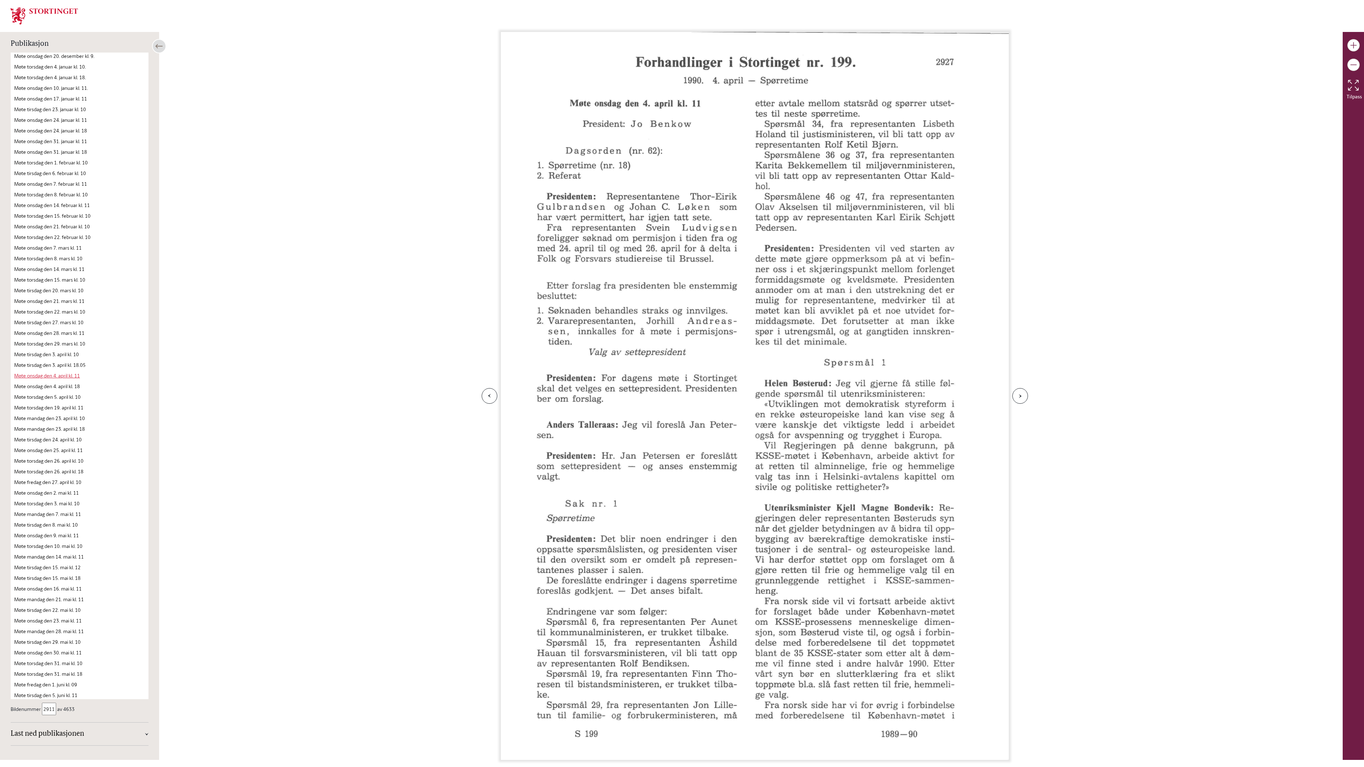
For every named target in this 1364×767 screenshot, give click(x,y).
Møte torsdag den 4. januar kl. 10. (50, 66)
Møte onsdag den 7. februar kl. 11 (50, 183)
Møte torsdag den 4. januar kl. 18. (50, 77)
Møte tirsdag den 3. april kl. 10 (46, 354)
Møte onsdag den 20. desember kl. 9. (54, 56)
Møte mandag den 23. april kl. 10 (49, 418)
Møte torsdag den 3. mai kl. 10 (47, 503)
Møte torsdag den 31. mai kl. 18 (48, 673)
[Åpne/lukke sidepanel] (159, 46)
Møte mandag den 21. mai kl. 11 (49, 599)
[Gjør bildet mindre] (1353, 65)
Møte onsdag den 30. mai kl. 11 (48, 652)
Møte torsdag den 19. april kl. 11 (48, 407)
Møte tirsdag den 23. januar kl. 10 (50, 109)
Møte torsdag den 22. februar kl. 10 (52, 237)
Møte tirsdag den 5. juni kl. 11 (45, 695)
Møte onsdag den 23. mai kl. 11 (48, 620)
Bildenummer (26, 709)
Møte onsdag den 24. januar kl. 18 (50, 130)
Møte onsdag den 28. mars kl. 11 (49, 333)
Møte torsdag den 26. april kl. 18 (48, 471)
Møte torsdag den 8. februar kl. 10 (51, 194)
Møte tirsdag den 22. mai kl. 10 (47, 609)
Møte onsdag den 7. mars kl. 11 (48, 247)
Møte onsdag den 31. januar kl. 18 (50, 151)
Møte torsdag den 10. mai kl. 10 (48, 546)
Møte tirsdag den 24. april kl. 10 (48, 439)
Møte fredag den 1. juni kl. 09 (45, 684)
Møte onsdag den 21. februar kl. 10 (52, 226)
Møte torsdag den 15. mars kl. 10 (49, 279)
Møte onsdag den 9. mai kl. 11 (46, 535)
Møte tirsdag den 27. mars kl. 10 (48, 322)
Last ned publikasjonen (47, 734)
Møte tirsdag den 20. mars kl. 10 (48, 290)
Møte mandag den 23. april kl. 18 (49, 428)
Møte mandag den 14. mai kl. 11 (49, 556)
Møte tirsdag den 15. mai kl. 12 (47, 567)
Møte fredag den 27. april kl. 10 (47, 482)
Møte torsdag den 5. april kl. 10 (47, 396)
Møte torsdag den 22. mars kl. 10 (49, 311)
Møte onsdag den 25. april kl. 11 (48, 450)
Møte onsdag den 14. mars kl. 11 (49, 269)
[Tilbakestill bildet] (1353, 85)
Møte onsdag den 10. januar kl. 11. (51, 88)
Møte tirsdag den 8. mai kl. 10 (46, 524)
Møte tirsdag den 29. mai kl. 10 (47, 641)
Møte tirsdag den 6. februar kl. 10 (50, 173)
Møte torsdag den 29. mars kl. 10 (49, 343)
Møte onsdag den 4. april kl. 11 (47, 375)
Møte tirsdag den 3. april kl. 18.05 (50, 364)
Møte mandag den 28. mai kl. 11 (49, 631)
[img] (44, 15)
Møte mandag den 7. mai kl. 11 (47, 514)
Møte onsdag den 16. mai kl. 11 (48, 588)
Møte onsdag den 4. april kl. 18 (47, 386)
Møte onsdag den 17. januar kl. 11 (50, 98)
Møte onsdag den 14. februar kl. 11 (52, 205)
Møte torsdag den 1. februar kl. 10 (51, 162)
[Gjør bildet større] (1353, 45)
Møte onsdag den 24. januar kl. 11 (50, 119)
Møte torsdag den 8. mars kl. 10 (48, 258)
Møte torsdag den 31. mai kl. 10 (48, 663)
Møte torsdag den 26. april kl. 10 (48, 460)
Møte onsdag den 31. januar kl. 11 (50, 141)
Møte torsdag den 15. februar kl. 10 (52, 215)
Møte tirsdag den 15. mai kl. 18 (47, 578)
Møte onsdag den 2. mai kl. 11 (46, 492)
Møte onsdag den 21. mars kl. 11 (49, 301)
